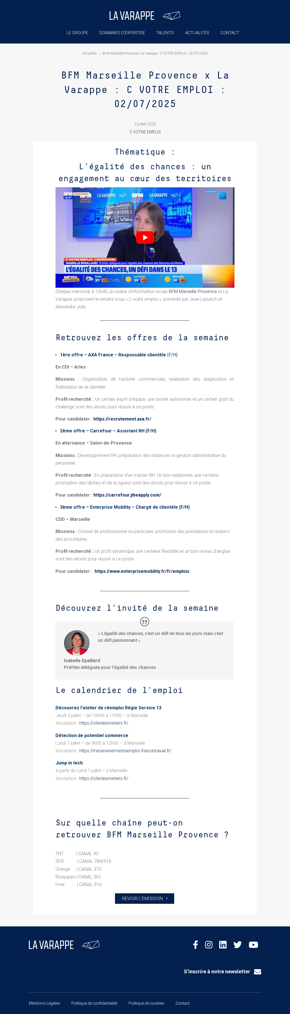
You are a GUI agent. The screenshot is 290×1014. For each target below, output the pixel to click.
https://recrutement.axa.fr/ (122, 419)
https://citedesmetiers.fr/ (103, 723)
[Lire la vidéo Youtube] (145, 237)
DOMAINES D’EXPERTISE (122, 32)
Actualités (89, 53)
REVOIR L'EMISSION (142, 898)
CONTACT (230, 32)
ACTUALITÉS (197, 32)
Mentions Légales (44, 1003)
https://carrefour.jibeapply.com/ (127, 495)
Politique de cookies (146, 1003)
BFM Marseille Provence (193, 291)
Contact (183, 1003)
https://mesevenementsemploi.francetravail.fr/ (125, 750)
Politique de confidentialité (94, 1003)
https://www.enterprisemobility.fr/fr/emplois (142, 571)
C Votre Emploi (145, 132)
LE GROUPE (77, 32)
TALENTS (165, 32)
